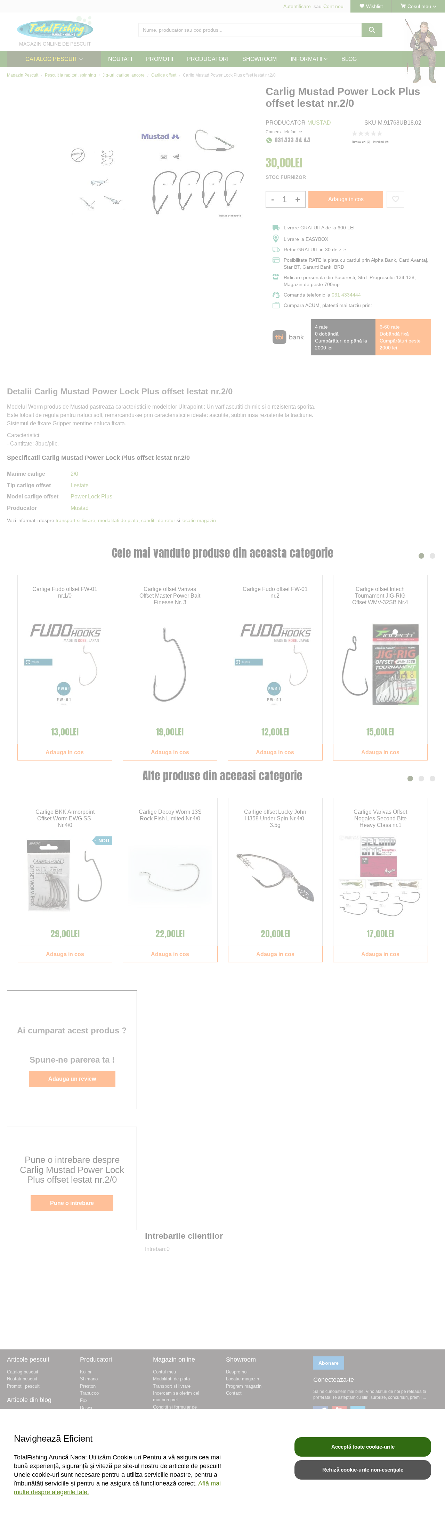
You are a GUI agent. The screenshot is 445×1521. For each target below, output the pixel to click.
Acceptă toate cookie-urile (363, 1447)
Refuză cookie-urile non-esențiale (362, 1470)
